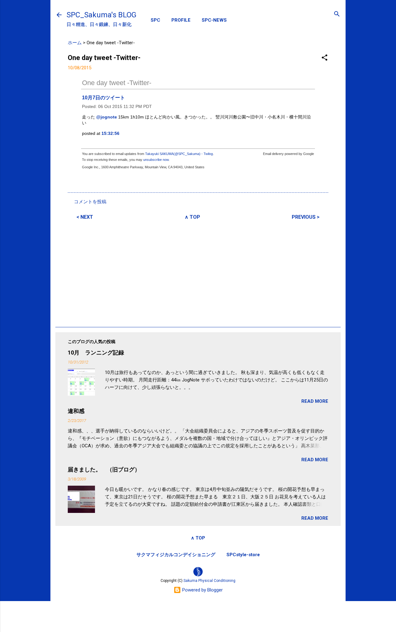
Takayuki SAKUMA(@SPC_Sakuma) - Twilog (179, 154)
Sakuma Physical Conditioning (209, 580)
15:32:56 (110, 133)
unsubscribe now (156, 159)
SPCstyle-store (243, 554)
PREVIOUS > (306, 217)
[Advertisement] (198, 272)
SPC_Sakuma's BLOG (101, 15)
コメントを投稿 (90, 201)
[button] (324, 58)
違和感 (76, 411)
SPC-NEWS (214, 20)
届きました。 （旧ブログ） (104, 469)
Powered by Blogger (202, 590)
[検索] (337, 14)
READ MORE (314, 401)
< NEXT (84, 217)
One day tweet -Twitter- (116, 83)
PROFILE (181, 20)
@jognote (106, 116)
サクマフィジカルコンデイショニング (175, 554)
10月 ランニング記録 (96, 352)
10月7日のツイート (103, 97)
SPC (155, 20)
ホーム (75, 42)
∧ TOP (192, 217)
